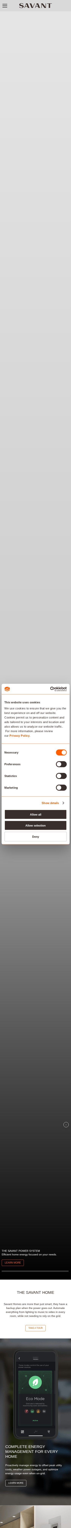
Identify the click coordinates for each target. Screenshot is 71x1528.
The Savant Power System (21, 1250)
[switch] (61, 764)
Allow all (35, 814)
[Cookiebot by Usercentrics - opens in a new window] (50, 689)
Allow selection (35, 825)
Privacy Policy (19, 735)
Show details (50, 803)
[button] (4, 5)
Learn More (13, 1262)
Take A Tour (35, 1328)
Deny (35, 836)
